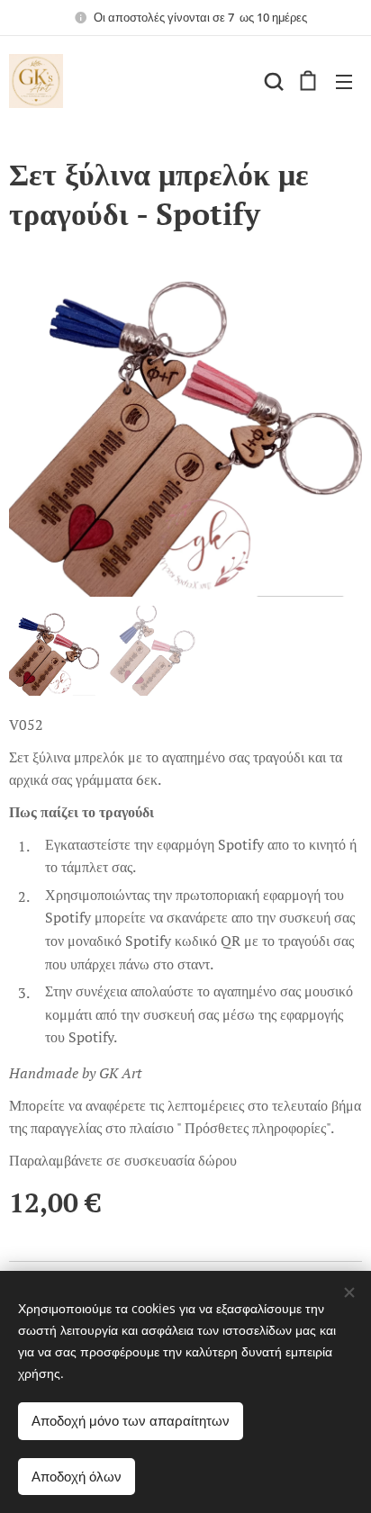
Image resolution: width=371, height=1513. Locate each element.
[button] (272, 81)
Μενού (344, 81)
